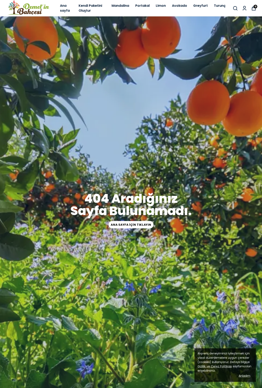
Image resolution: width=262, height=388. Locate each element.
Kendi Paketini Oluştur (90, 8)
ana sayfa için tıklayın (131, 225)
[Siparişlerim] (244, 8)
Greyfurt (200, 5)
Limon (161, 5)
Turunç (220, 5)
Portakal (142, 5)
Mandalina (120, 5)
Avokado (179, 5)
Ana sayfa (65, 8)
